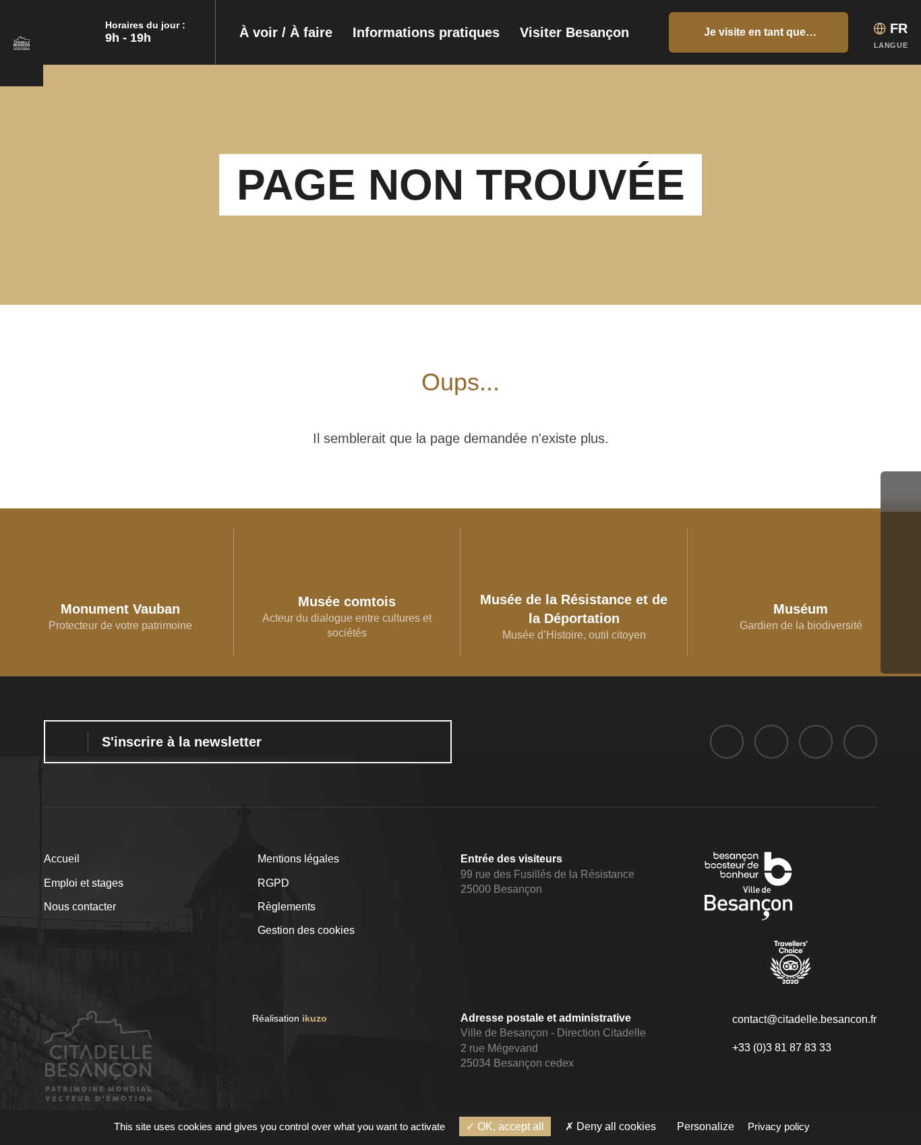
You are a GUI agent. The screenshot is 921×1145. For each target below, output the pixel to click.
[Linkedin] (860, 742)
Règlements (287, 906)
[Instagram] (771, 742)
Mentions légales (298, 858)
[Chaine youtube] (816, 742)
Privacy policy (779, 1126)
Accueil (62, 858)
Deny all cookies (615, 1126)
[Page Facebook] (727, 742)
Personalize (705, 1126)
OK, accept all (509, 1126)
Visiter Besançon (574, 32)
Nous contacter (80, 906)
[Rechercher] (654, 32)
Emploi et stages (83, 883)
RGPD (273, 883)
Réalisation (289, 1018)
